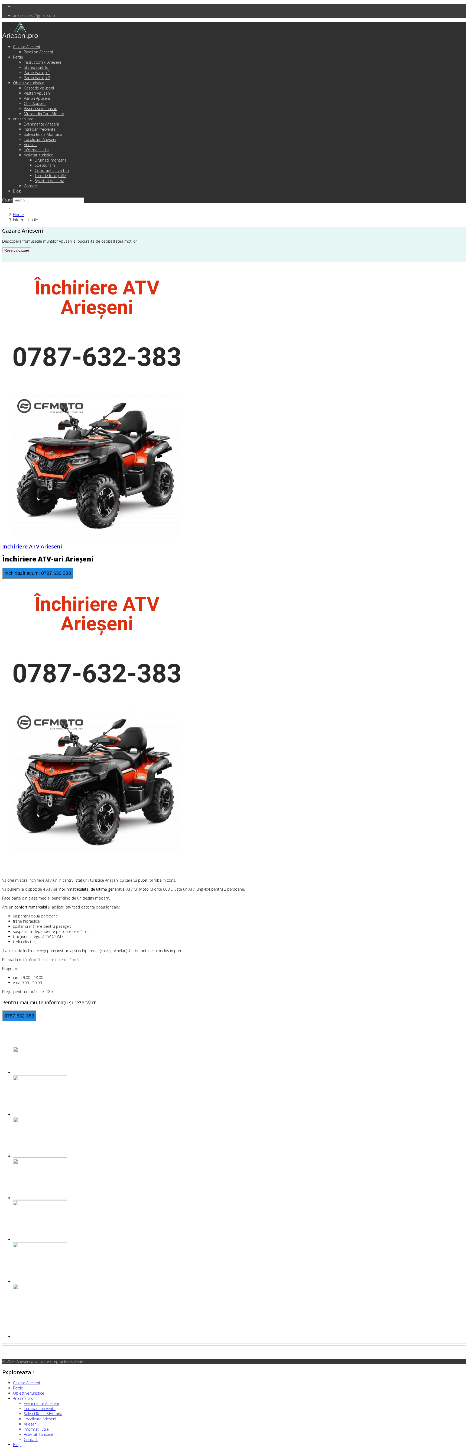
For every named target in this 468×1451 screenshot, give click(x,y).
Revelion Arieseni (38, 51)
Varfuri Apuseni (37, 98)
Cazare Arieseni (26, 46)
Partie (18, 57)
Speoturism (45, 165)
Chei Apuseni (35, 103)
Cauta (7, 200)
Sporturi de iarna (49, 180)
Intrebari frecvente (40, 129)
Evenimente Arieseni (41, 124)
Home (18, 214)
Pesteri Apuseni (37, 93)
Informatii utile (36, 149)
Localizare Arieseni (40, 139)
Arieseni (30, 144)
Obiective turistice (28, 82)
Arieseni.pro (23, 118)
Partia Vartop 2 (37, 77)
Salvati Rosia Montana (43, 134)
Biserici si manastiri (40, 108)
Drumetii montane (51, 160)
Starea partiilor (37, 67)
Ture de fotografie (50, 175)
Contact (31, 185)
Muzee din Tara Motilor (44, 113)
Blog (17, 191)
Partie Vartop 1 (37, 72)
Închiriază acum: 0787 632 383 (37, 573)
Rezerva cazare (16, 250)
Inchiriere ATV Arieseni (32, 546)
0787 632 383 (19, 1016)
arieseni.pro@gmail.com (34, 15)
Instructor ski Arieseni (42, 62)
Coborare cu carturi (52, 170)
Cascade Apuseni (39, 88)
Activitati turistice (38, 155)
